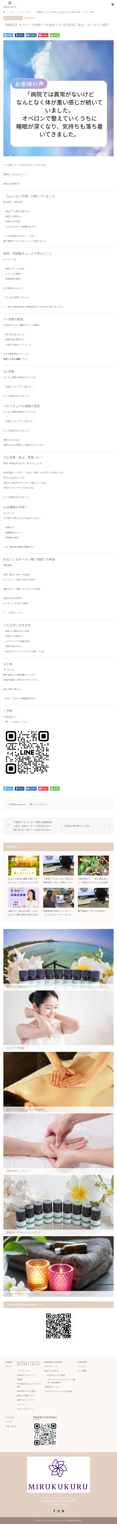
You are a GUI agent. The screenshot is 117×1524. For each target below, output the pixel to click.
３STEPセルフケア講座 (55, 1375)
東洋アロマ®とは (51, 1370)
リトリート (21, 1404)
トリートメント (23, 1370)
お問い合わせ (10, 1426)
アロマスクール (50, 1366)
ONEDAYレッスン (51, 1387)
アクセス (9, 1421)
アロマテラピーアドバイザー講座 (58, 1391)
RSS (63, 1510)
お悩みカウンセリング (26, 1375)
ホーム (8, 1366)
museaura (21, 804)
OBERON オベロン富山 (26, 1391)
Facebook (54, 1510)
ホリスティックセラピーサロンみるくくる (51, 1520)
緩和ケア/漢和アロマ (25, 1395)
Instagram (58, 1510)
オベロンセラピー (13, 18)
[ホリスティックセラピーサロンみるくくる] (10, 4)
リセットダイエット (25, 1408)
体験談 (19, 1379)
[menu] (112, 4)
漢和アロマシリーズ (25, 1400)
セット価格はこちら (13, 612)
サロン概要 (82, 1370)
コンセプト (81, 1366)
